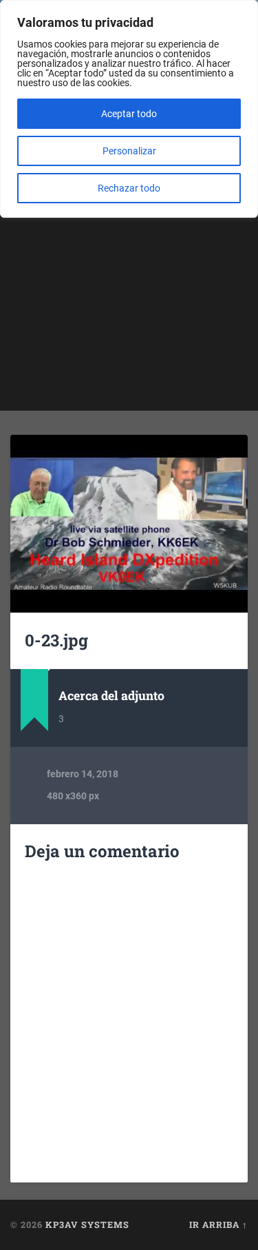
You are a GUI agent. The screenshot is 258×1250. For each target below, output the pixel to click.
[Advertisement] (129, 281)
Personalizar (129, 150)
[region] (129, 109)
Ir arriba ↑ (218, 1224)
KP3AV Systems (87, 1224)
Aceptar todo (129, 113)
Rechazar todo (129, 188)
